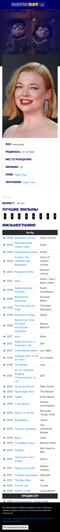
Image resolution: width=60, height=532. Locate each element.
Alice (17, 336)
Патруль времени (25, 428)
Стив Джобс (22, 403)
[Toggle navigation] (42, 4)
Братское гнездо (25, 314)
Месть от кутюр (24, 412)
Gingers (19, 450)
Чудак (18, 396)
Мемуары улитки (25, 237)
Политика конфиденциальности (16, 518)
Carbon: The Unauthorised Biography (22, 261)
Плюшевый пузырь (26, 251)
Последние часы (25, 442)
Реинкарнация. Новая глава (31, 501)
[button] (4, 237)
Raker (18, 437)
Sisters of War (23, 490)
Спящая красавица (26, 475)
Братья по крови (25, 467)
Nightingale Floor (25, 391)
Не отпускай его (25, 386)
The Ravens (21, 364)
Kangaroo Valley (24, 271)
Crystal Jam (22, 485)
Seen (17, 280)
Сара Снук (20, 174)
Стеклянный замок (26, 350)
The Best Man (22, 480)
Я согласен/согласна (15, 527)
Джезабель (21, 419)
